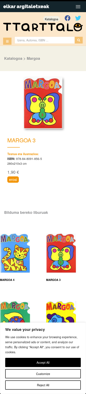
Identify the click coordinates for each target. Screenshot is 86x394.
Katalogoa (51, 19)
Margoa (33, 58)
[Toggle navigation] (78, 6)
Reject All (43, 385)
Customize (43, 374)
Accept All (43, 362)
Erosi (13, 179)
